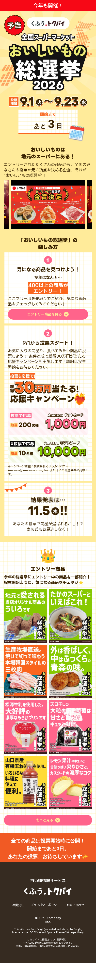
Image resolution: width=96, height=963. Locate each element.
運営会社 (18, 905)
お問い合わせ (75, 905)
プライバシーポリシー (45, 904)
